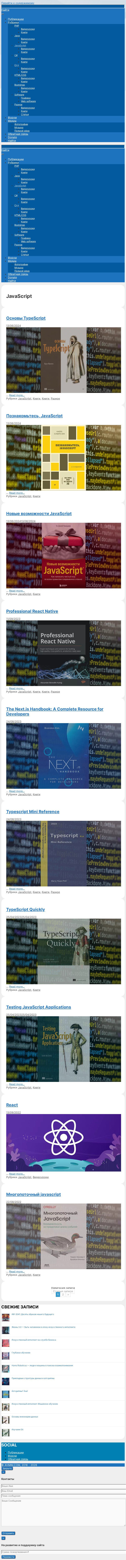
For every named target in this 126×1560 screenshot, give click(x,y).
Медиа (12, 120)
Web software (28, 101)
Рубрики (13, 22)
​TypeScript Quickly (25, 909)
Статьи (25, 114)
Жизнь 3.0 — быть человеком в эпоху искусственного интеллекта (43, 1327)
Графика (26, 98)
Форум (12, 117)
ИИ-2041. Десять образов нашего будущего (33, 1314)
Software (19, 94)
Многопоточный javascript (33, 1194)
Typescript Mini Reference (32, 811)
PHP (16, 25)
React (12, 1104)
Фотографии (21, 124)
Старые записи (63, 1291)
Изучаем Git (17, 1429)
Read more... (17, 395)
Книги (24, 32)
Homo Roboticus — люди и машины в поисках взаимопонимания (42, 1365)
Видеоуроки (28, 29)
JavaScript (20, 45)
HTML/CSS (20, 75)
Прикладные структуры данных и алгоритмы (33, 1378)
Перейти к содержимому (17, 3)
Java (17, 35)
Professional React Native (32, 611)
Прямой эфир (22, 130)
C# (16, 55)
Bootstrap (19, 84)
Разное (18, 104)
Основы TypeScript (26, 318)
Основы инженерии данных (25, 1416)
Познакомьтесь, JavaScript (34, 415)
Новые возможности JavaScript (39, 513)
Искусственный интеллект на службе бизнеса (34, 1340)
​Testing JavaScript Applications (38, 1007)
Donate (12, 137)
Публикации (16, 19)
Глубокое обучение (21, 1352)
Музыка (18, 127)
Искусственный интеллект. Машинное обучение (35, 1404)
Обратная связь (18, 134)
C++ (16, 65)
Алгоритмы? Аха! (20, 1391)
